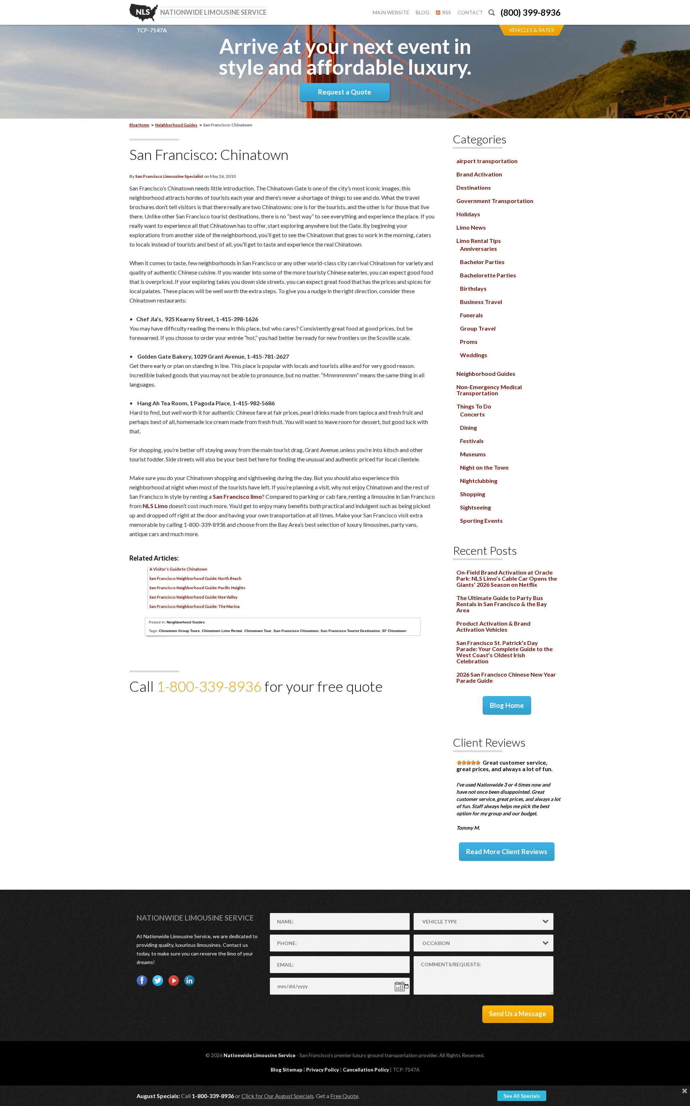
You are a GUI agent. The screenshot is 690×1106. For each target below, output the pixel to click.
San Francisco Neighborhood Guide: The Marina (195, 606)
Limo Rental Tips (478, 240)
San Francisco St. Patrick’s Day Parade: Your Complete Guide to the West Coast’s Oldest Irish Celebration (504, 651)
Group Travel (478, 328)
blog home (139, 125)
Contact (470, 12)
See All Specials (521, 1096)
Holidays (468, 214)
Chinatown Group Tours (179, 631)
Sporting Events (481, 520)
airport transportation (487, 160)
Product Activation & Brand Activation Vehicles (493, 626)
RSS (446, 12)
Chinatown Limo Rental (222, 631)
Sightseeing (475, 507)
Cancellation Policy (366, 1069)
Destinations (473, 187)
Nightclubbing (478, 480)
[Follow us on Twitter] (157, 980)
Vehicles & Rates (531, 30)
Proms (469, 341)
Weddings (473, 354)
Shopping (472, 493)
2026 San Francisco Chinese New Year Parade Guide (506, 677)
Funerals (471, 315)
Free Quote (344, 1095)
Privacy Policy (322, 1069)
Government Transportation (494, 200)
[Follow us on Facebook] (142, 980)
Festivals (472, 440)
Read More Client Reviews (506, 851)
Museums (473, 454)
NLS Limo (155, 505)
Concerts (472, 414)
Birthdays (473, 288)
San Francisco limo (237, 496)
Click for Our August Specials (278, 1095)
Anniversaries (478, 248)
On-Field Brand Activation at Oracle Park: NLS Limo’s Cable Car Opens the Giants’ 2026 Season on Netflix (506, 578)
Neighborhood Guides (176, 125)
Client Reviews (489, 742)
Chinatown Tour (257, 631)
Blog (422, 12)
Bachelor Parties (482, 261)
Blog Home (507, 705)
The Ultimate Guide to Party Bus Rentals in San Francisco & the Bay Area (501, 603)
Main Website (391, 12)
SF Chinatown (394, 631)
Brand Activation (479, 174)
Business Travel (481, 301)
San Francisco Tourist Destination (350, 631)
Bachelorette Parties (488, 275)
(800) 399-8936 (531, 12)
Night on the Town (484, 467)
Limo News (471, 227)
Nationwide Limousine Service (195, 917)
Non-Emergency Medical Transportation (489, 389)
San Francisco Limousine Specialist (169, 176)
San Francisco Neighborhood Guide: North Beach (196, 578)
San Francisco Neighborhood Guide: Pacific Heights (197, 587)
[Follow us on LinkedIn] (189, 980)
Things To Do (473, 406)
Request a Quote (344, 92)
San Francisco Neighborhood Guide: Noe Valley (194, 597)
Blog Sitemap (286, 1069)
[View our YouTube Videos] (173, 980)
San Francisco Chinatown (295, 631)
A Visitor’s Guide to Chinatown (178, 569)
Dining (468, 427)
